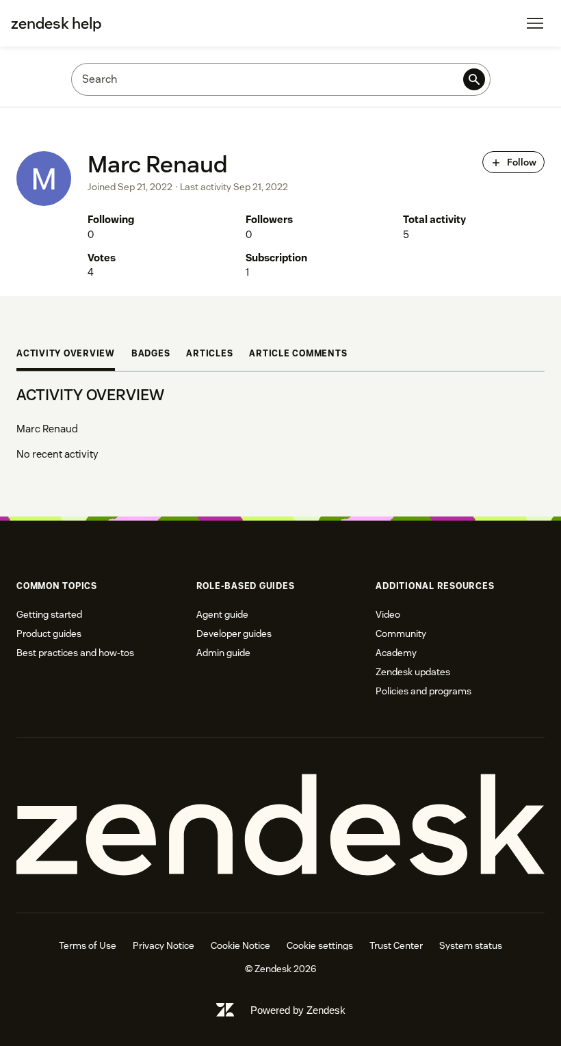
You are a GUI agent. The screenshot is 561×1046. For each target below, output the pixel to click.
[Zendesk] (280, 825)
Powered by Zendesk (297, 1010)
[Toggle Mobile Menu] (535, 23)
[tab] (65, 355)
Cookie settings (320, 945)
